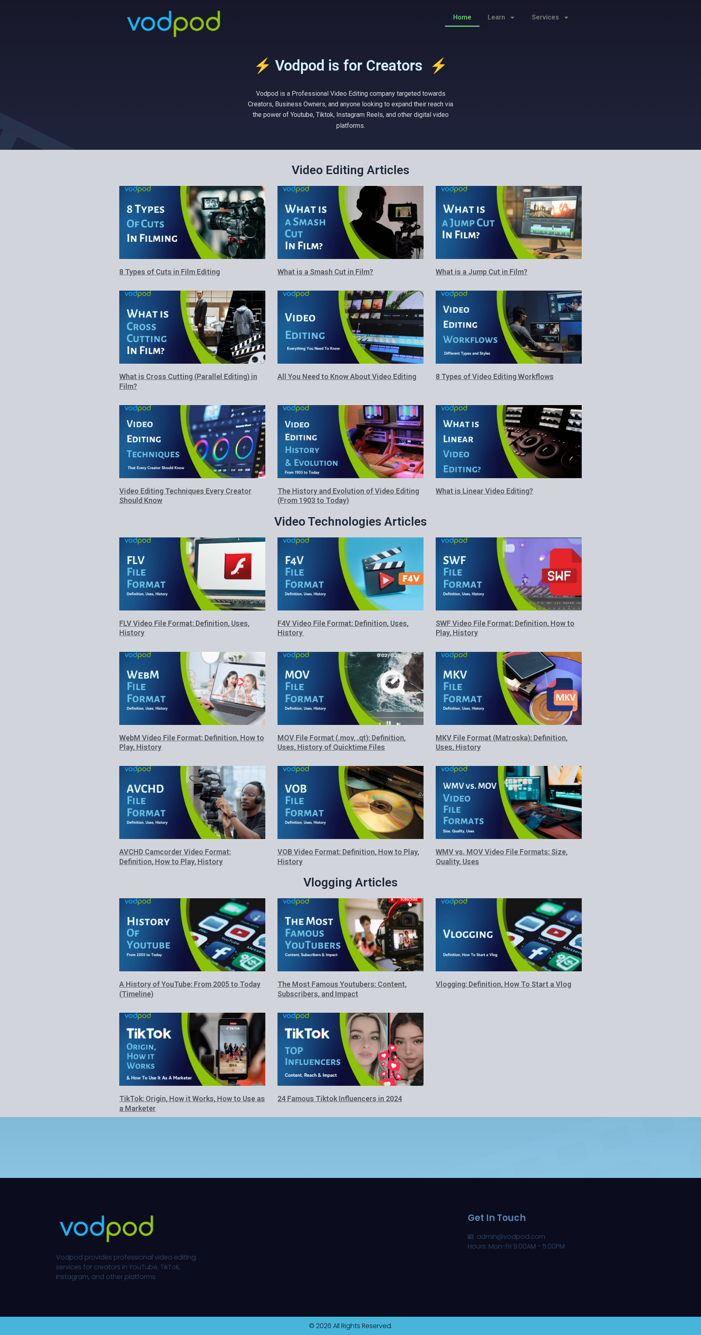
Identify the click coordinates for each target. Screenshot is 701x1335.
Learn (496, 17)
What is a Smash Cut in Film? (325, 271)
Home (462, 17)
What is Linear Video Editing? (484, 491)
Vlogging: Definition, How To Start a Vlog (503, 984)
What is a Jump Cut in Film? (481, 271)
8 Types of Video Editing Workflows (495, 376)
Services (545, 17)
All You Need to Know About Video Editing (346, 376)
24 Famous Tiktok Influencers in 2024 (339, 1098)
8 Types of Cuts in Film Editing (169, 271)
